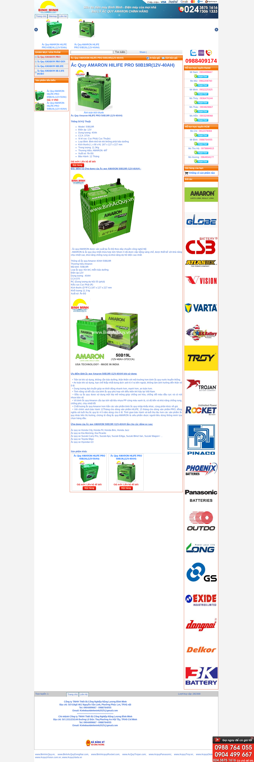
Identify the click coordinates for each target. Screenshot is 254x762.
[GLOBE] (201, 232)
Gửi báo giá (171, 58)
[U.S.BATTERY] (201, 344)
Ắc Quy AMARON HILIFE (50, 66)
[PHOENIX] (201, 481)
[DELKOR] (201, 662)
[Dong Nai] (201, 636)
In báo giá (154, 58)
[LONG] (201, 558)
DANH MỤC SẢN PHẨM (47, 52)
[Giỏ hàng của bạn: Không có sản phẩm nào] (187, 173)
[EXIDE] (201, 610)
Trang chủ (41, 16)
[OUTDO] (201, 533)
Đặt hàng (77, 165)
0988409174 (201, 61)
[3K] (201, 687)
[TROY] (201, 370)
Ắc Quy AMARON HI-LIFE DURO (50, 72)
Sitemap (53, 16)
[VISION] (201, 292)
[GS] (201, 584)
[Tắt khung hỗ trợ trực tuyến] (251, 737)
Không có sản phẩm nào (202, 173)
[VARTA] (201, 318)
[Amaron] (201, 206)
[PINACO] (201, 455)
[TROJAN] (201, 395)
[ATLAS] (201, 266)
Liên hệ (63, 16)
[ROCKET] (201, 421)
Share (142, 52)
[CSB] (201, 258)
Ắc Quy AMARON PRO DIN (51, 61)
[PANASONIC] (201, 507)
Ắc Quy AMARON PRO (48, 57)
